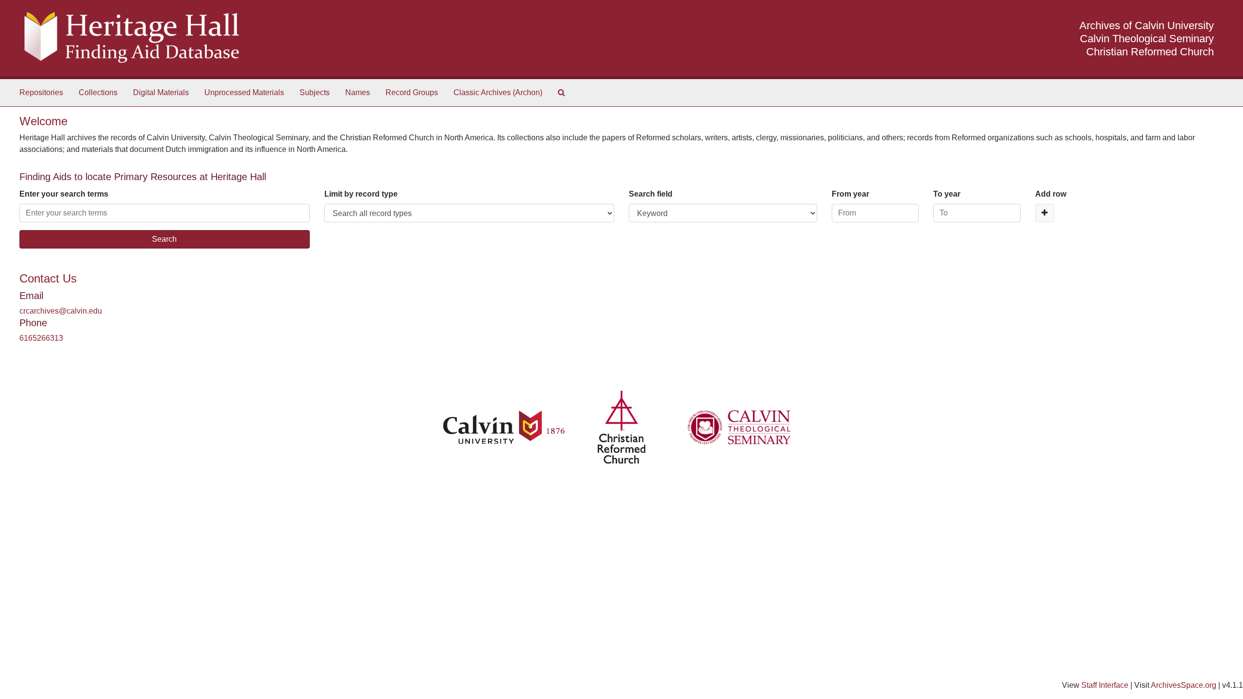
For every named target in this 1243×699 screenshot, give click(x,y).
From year (850, 194)
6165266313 (41, 338)
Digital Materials (161, 92)
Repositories (41, 92)
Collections (98, 92)
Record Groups (412, 92)
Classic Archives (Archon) (498, 92)
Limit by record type (361, 194)
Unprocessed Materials (244, 92)
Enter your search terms (63, 194)
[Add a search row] (1044, 213)
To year (946, 194)
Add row (1050, 194)
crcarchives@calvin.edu (60, 311)
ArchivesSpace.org (1183, 685)
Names (357, 92)
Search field (650, 194)
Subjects (315, 92)
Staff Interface (1104, 685)
